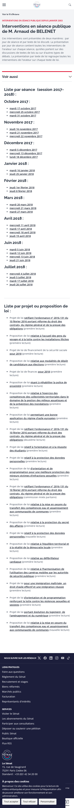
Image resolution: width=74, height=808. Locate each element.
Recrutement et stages (15, 681)
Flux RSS (7, 743)
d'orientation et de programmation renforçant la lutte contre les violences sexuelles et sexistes (40, 601)
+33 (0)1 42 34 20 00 (26, 774)
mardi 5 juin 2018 (20, 249)
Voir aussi (10, 77)
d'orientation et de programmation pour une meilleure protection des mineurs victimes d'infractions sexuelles (40, 472)
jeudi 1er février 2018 (22, 187)
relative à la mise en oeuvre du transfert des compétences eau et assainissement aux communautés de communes (39, 508)
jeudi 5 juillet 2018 (20, 277)
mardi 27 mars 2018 (21, 211)
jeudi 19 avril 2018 (20, 236)
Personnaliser (48, 801)
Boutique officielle (12, 738)
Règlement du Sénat (13, 676)
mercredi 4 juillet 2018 (23, 273)
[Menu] (4, 4)
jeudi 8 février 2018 (21, 191)
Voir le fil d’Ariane (10, 14)
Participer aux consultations (18, 723)
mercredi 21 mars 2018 (23, 208)
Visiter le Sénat (10, 713)
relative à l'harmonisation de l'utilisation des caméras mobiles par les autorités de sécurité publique (39, 572)
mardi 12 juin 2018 (20, 253)
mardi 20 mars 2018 (21, 204)
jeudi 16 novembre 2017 (24, 129)
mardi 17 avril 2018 (21, 228)
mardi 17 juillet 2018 (22, 281)
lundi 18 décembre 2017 (24, 157)
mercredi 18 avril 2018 (22, 232)
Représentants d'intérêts (16, 701)
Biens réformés (11, 686)
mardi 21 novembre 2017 (24, 132)
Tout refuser (29, 801)
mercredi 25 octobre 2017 (25, 112)
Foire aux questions (13, 671)
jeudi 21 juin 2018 (20, 260)
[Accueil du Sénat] (37, 4)
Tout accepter (11, 801)
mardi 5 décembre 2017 (23, 149)
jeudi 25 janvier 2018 (22, 174)
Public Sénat (9, 733)
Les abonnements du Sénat (18, 718)
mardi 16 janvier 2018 (22, 170)
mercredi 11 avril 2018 (22, 225)
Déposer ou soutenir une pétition (21, 728)
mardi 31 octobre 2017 (23, 115)
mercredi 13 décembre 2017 (26, 153)
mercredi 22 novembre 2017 (26, 136)
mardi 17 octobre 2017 (23, 108)
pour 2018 (16, 353)
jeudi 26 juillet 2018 (21, 284)
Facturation (8, 696)
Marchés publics (11, 691)
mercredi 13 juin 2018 (22, 256)
